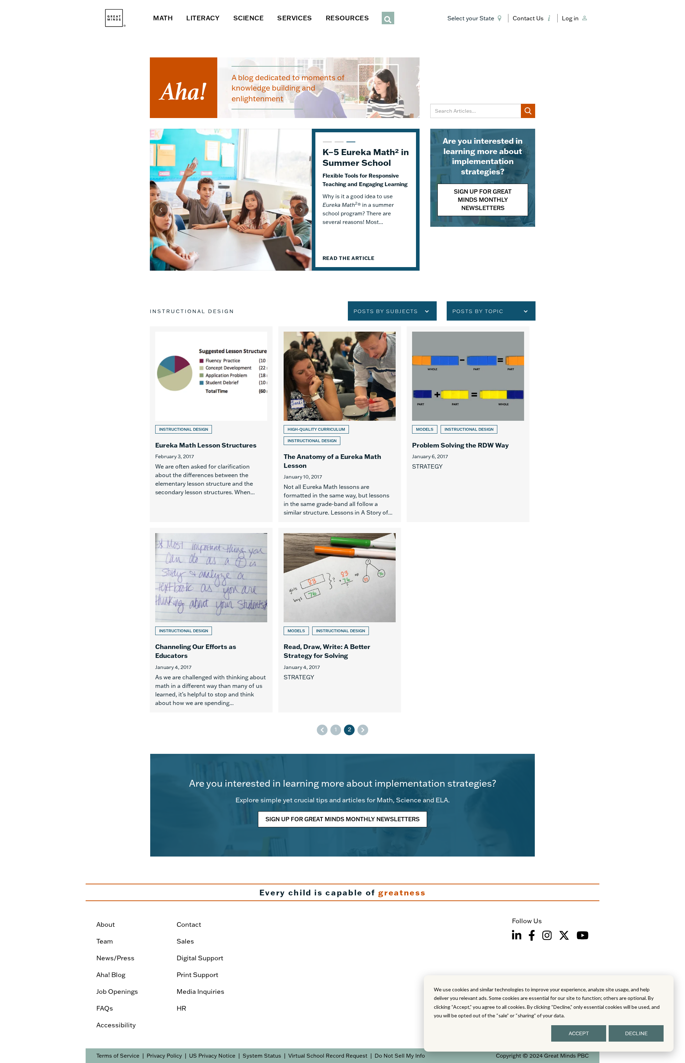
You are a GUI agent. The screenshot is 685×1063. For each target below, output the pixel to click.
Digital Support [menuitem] (200, 958)
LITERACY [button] (202, 18)
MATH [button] (163, 18)
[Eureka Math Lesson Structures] (211, 424)
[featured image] (231, 200)
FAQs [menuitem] (104, 1008)
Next (301, 210)
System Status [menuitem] (262, 1055)
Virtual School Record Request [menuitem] (327, 1055)
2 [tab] (338, 145)
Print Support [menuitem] (197, 975)
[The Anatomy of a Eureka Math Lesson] (339, 424)
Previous (160, 210)
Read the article (349, 278)
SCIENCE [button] (248, 18)
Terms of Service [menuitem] (117, 1055)
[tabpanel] (285, 200)
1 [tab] (326, 145)
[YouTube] (583, 935)
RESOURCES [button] (347, 18)
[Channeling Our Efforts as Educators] (211, 620)
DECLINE (636, 1033)
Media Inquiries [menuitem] (200, 991)
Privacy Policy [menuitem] (164, 1055)
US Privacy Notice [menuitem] (212, 1055)
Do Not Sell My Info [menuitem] (400, 1055)
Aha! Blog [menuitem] (110, 975)
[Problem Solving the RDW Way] (468, 424)
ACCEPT (579, 1033)
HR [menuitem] (181, 1008)
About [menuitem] (105, 924)
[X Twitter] (564, 935)
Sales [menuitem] (185, 941)
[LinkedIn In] (516, 935)
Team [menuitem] (104, 941)
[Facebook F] (531, 935)
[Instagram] (547, 935)
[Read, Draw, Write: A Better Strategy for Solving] (339, 620)
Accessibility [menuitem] (116, 1025)
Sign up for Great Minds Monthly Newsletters (483, 199)
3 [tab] (350, 145)
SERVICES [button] (294, 18)
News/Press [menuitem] (115, 958)
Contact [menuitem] (189, 924)
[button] (475, 18)
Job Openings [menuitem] (117, 991)
